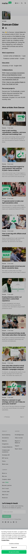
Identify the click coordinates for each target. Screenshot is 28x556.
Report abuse (18, 448)
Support (17, 445)
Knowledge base (19, 434)
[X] (5, 522)
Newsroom (5, 497)
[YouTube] (8, 522)
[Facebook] (3, 522)
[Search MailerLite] (21, 3)
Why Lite (4, 476)
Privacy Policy (18, 519)
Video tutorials (19, 437)
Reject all (14, 547)
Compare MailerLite (7, 447)
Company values (6, 479)
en (17, 3)
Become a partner (7, 485)
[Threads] (16, 522)
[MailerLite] (6, 3)
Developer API (6, 455)
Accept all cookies (14, 552)
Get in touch (5, 488)
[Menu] (25, 3)
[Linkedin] (11, 522)
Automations (5, 437)
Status (4, 461)
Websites (4, 440)
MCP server (5, 458)
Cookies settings (14, 543)
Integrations (5, 444)
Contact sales (5, 491)
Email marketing (6, 434)
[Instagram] (13, 522)
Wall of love (5, 494)
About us (4, 473)
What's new (5, 464)
